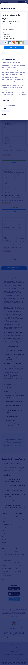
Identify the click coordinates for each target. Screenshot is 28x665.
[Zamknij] (26, 2)
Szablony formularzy (5, 5)
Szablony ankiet (6, 111)
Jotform (7, 118)
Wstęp (3, 52)
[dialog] (14, 332)
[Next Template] (25, 47)
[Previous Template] (2, 47)
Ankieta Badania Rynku (8, 8)
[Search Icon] (26, 6)
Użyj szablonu (14, 47)
